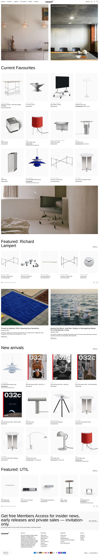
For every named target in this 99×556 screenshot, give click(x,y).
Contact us (63, 536)
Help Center (43, 535)
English (85, 552)
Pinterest (82, 535)
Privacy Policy (44, 544)
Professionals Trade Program (67, 540)
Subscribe (94, 520)
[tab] (1, 282)
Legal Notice (44, 546)
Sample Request (64, 538)
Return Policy (44, 538)
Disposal (43, 543)
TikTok (81, 538)
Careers (62, 541)
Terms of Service (45, 541)
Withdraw (43, 540)
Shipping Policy (44, 536)
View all (95, 246)
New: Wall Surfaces (65, 543)
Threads (82, 540)
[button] (94, 1)
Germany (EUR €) (93, 552)
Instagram (82, 536)
